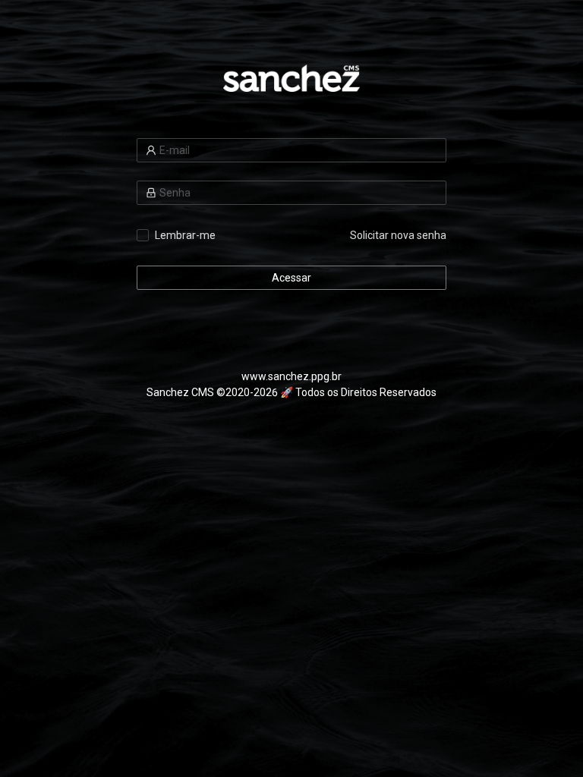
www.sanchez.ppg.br (291, 376)
